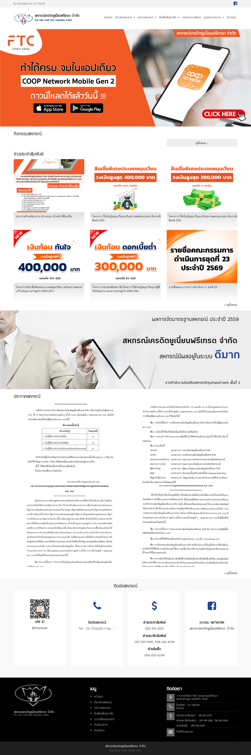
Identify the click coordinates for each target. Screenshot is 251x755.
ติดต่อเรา (231, 17)
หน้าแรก (108, 17)
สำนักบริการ (101, 724)
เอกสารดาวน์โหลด (191, 17)
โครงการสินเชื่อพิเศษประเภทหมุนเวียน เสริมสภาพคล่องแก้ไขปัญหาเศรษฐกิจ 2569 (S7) (49, 289)
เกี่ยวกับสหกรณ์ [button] (124, 17)
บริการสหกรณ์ (102, 707)
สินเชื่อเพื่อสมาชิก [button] (168, 17)
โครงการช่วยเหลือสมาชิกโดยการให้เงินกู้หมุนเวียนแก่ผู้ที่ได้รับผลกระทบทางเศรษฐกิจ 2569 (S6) (126, 289)
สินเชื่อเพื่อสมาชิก (104, 713)
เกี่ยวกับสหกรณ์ (103, 702)
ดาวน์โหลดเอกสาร (104, 719)
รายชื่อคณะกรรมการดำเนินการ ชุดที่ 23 (193, 287)
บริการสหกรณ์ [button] (146, 17)
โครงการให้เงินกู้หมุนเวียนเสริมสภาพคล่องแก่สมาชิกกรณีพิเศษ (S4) (126, 218)
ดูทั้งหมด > (202, 143)
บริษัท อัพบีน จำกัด (131, 750)
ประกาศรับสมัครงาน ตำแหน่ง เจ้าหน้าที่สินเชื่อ (44, 216)
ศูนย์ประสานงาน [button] (213, 17)
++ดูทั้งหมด (230, 305)
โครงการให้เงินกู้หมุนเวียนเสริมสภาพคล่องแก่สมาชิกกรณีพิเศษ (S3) (203, 218)
